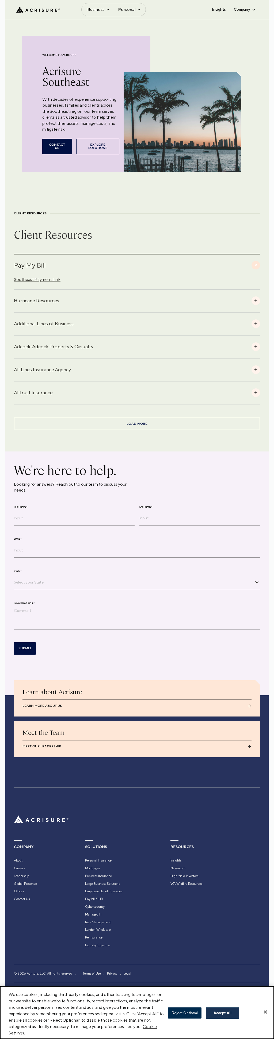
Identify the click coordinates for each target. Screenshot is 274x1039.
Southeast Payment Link (37, 279)
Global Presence (25, 884)
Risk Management (98, 922)
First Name (20, 507)
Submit (24, 648)
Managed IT (93, 914)
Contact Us (22, 899)
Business (95, 9)
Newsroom (177, 868)
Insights (219, 9)
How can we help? (24, 603)
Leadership (21, 876)
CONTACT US (57, 146)
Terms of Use (92, 973)
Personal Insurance (98, 860)
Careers (19, 868)
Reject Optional (185, 1013)
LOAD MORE (137, 424)
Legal (127, 973)
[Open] (257, 582)
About (18, 860)
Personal (127, 9)
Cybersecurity (95, 907)
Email (17, 539)
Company (242, 9)
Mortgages (92, 868)
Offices (19, 891)
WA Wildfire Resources (186, 884)
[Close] (265, 1012)
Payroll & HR (94, 899)
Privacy (112, 973)
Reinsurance (93, 937)
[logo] (38, 9)
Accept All (222, 1013)
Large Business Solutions (102, 884)
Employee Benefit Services (103, 891)
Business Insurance (98, 876)
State (17, 571)
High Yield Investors (184, 876)
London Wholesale (98, 930)
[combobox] (133, 582)
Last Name (145, 507)
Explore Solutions (97, 146)
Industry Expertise (97, 945)
